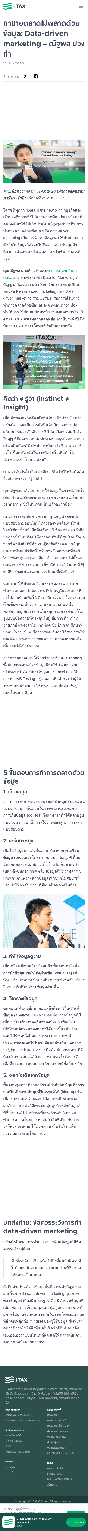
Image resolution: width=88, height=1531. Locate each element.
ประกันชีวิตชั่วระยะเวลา (58, 1425)
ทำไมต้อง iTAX (55, 1468)
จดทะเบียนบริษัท (13, 1435)
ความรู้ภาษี (10, 1467)
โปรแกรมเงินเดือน (14, 1441)
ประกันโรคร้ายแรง (56, 1447)
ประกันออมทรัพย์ (56, 1420)
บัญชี (8, 1446)
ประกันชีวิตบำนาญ (56, 1436)
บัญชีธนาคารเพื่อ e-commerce (22, 1420)
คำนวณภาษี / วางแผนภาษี (18, 1415)
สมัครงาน (52, 1484)
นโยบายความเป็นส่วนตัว (59, 1479)
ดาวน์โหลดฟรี (76, 1522)
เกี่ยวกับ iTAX (54, 1473)
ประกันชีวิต (53, 1415)
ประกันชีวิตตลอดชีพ (57, 1431)
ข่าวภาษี (9, 1472)
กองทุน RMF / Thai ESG (60, 1453)
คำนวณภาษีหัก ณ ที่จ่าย (17, 1451)
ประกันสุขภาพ (54, 1442)
